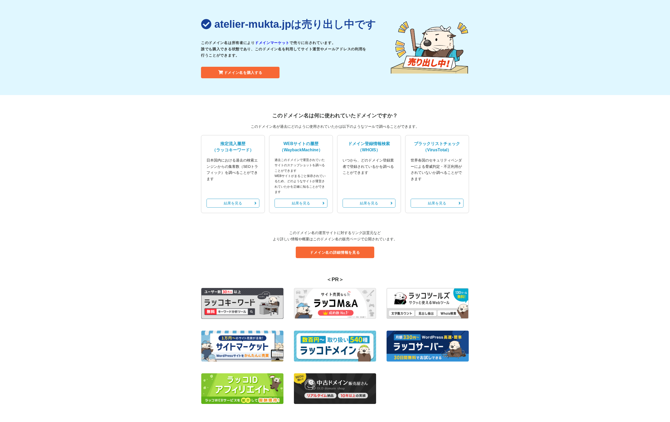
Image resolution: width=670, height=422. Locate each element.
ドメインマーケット (272, 43)
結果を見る (233, 203)
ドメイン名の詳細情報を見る (335, 252)
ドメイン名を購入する (243, 72)
